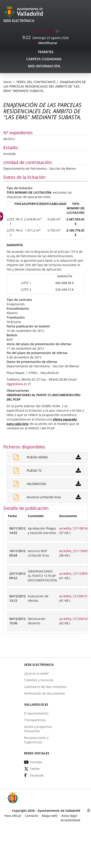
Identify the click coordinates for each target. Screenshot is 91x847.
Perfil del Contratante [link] (36, 82)
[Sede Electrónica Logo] (24, 12)
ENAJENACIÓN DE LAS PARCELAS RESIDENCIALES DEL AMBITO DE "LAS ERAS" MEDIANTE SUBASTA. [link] (44, 86)
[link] (46, 31)
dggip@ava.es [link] (17, 384)
